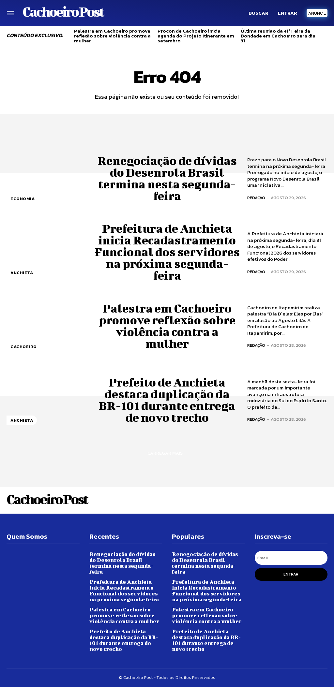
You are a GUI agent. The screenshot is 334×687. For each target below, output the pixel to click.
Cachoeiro (23, 347)
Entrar (290, 574)
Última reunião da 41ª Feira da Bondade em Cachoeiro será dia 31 (278, 35)
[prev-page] (67, 38)
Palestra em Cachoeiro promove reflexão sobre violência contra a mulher (112, 35)
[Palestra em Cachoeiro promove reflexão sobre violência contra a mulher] (47, 326)
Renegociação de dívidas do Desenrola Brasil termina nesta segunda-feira (167, 177)
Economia (22, 199)
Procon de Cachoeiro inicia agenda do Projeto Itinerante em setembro (196, 35)
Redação (256, 198)
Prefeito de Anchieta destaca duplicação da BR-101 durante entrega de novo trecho (167, 399)
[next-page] (325, 38)
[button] (258, 13)
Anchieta (21, 273)
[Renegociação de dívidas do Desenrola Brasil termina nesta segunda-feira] (47, 178)
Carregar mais (165, 453)
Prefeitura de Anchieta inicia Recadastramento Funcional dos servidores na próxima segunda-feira (167, 251)
